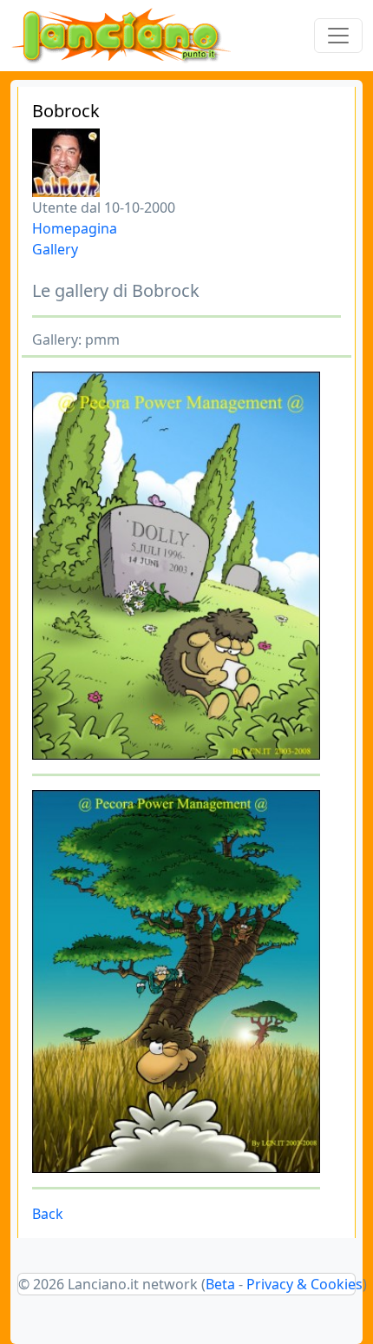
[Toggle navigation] (338, 35)
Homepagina (74, 228)
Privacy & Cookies (304, 1284)
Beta (220, 1284)
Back (47, 1213)
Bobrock (66, 110)
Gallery (55, 249)
